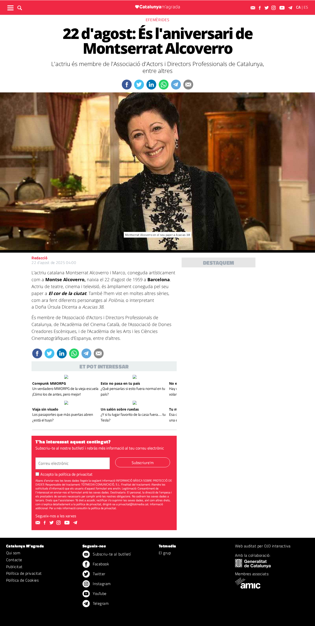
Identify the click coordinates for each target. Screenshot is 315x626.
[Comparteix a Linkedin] (151, 84)
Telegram (100, 603)
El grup (165, 553)
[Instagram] (274, 7)
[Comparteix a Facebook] (127, 84)
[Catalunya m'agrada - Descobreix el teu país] (157, 7)
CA (298, 7)
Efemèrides (157, 20)
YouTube (99, 593)
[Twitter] (267, 7)
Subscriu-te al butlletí (111, 554)
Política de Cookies (22, 580)
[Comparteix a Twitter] (139, 84)
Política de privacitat (24, 573)
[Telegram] (291, 7)
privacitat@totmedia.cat (133, 504)
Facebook (100, 564)
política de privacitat (76, 474)
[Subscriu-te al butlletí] (253, 7)
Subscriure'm (143, 463)
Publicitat (14, 567)
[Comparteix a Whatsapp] (164, 84)
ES (306, 7)
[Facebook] (260, 7)
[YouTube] (282, 7)
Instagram (101, 584)
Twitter (98, 574)
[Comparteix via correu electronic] (188, 84)
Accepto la (66, 474)
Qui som (13, 553)
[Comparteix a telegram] (176, 84)
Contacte (14, 560)
